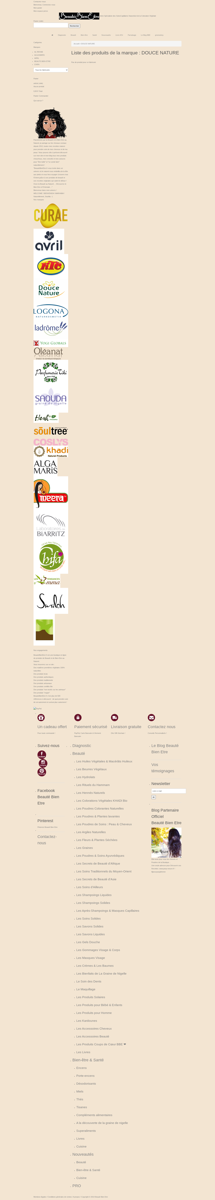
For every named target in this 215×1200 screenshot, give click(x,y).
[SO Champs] (44, 629)
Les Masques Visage (90, 957)
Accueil (76, 44)
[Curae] (51, 215)
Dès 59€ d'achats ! (118, 733)
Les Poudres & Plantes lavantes (98, 816)
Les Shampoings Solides (93, 902)
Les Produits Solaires (90, 997)
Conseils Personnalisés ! (157, 733)
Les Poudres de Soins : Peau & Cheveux (104, 824)
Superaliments (86, 1130)
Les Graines (84, 847)
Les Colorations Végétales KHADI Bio (101, 800)
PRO (76, 1186)
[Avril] (49, 241)
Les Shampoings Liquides (94, 895)
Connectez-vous (48, 5)
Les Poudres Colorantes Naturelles (100, 808)
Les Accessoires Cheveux (94, 1028)
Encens (81, 1068)
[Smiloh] (51, 601)
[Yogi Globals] (51, 343)
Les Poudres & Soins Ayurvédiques (100, 855)
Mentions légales (40, 1197)
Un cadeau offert (52, 727)
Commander (43, 96)
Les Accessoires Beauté (92, 1036)
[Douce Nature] (51, 291)
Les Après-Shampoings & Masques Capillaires (107, 910)
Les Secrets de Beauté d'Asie (96, 879)
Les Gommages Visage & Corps (98, 950)
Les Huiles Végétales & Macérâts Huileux (104, 761)
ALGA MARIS (39, 55)
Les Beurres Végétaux (91, 769)
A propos (76, 1197)
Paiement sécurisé (90, 727)
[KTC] (51, 266)
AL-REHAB (38, 52)
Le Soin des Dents (88, 981)
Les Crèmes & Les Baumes (95, 965)
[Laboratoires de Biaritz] (51, 525)
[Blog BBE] (51, 121)
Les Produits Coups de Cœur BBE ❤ (101, 1044)
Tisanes (81, 1107)
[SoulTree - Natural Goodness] (51, 430)
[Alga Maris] (45, 466)
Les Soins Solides (88, 918)
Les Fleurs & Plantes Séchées (96, 840)
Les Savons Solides (89, 926)
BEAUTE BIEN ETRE (42, 61)
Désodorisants (86, 1083)
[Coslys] (51, 442)
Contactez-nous (40, 2)
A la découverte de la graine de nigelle (102, 1123)
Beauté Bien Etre (101, 1197)
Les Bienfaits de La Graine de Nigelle (101, 973)
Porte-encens (85, 1075)
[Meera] (51, 493)
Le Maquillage (85, 989)
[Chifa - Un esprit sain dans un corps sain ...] (51, 556)
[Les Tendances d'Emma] (47, 581)
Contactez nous (161, 727)
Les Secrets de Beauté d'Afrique (98, 863)
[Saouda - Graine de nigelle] (51, 398)
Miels (79, 1091)
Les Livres (83, 1052)
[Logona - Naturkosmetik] (51, 311)
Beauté (78, 753)
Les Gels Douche (88, 942)
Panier (36, 21)
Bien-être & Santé (88, 1060)
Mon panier (38, 8)
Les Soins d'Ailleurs (89, 887)
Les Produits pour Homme (94, 1013)
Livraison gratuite (126, 727)
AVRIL (36, 58)
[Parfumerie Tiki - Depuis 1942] (51, 372)
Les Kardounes (86, 1020)
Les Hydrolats (85, 777)
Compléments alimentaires (94, 1115)
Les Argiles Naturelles (91, 832)
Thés (79, 1099)
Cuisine (81, 1146)
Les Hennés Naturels (90, 792)
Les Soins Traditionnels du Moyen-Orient (103, 871)
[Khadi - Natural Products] (51, 451)
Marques (37, 47)
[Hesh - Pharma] (46, 417)
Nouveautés (83, 1154)
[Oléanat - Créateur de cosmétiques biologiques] (48, 353)
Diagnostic (81, 746)
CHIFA (36, 64)
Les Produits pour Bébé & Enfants (99, 1005)
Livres (80, 1138)
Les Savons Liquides (90, 934)
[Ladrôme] (51, 328)
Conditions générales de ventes (60, 1197)
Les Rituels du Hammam (93, 785)
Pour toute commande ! (46, 733)
